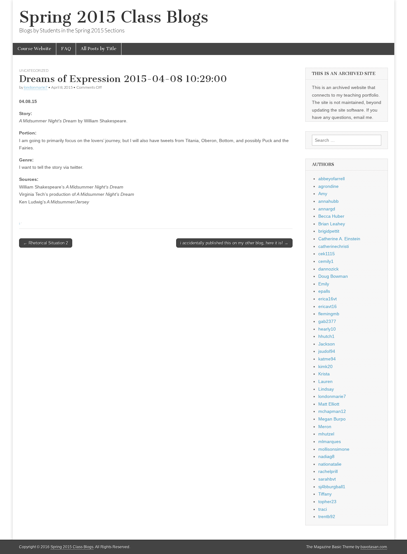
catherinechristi (333, 246)
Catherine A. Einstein (339, 238)
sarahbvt (327, 479)
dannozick (328, 268)
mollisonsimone (333, 449)
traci (322, 509)
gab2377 (327, 321)
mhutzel (326, 433)
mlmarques (329, 441)
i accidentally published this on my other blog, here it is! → (234, 243)
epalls (324, 291)
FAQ (66, 48)
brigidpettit (328, 231)
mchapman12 (332, 411)
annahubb (328, 201)
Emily (323, 283)
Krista (324, 373)
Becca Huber (331, 216)
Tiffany (325, 493)
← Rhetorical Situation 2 (45, 243)
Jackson (326, 343)
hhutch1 (326, 336)
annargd (326, 208)
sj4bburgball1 (331, 486)
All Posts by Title (98, 48)
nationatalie (329, 464)
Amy (322, 193)
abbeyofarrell (331, 178)
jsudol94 (326, 351)
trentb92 (326, 516)
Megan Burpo (332, 418)
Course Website (34, 48)
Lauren (325, 381)
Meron (324, 426)
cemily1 (326, 261)
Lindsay (326, 389)
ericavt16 (327, 306)
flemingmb (328, 313)
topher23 (327, 501)
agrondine (328, 186)
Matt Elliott (328, 404)
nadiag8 (326, 456)
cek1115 (326, 253)
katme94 (327, 358)
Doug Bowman (333, 276)
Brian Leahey (331, 223)
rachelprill (328, 471)
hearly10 (327, 329)
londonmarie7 (35, 87)
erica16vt (327, 298)
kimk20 (325, 366)
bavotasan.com (374, 547)
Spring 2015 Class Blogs (113, 17)
